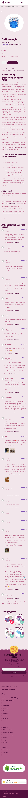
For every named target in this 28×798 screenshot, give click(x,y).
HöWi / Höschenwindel (11, 70)
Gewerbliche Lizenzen (8, 749)
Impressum (5, 793)
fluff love (22, 147)
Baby (18, 70)
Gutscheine (5, 752)
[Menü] (25, 2)
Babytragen (5, 703)
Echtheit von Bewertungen (19, 795)
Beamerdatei (21, 70)
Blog (4, 755)
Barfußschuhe (6, 705)
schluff (14, 147)
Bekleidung (5, 708)
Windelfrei (5, 718)
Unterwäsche (6, 715)
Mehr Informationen (15, 242)
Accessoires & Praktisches (8, 700)
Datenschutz (15, 793)
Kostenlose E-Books (7, 721)
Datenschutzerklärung (20, 675)
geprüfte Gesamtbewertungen (15, 44)
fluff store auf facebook (8, 729)
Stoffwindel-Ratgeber (10, 203)
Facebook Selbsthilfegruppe (9, 735)
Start (4, 6)
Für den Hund (6, 710)
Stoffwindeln (21, 6)
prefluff (9, 149)
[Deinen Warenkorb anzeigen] (22, 2)
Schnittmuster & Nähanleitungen (12, 6)
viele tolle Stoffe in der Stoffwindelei (16, 184)
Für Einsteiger (15, 68)
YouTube (5, 742)
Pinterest (5, 737)
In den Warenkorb (12, 62)
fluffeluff (19, 88)
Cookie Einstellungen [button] (7, 795)
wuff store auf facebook (8, 732)
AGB (10, 793)
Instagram (5, 740)
